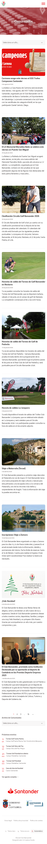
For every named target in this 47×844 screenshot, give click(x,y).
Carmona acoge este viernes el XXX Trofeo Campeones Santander (21, 79)
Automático (38, 831)
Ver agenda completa (9, 777)
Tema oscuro (24, 831)
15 (28, 714)
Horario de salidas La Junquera (16, 407)
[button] (43, 3)
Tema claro (11, 831)
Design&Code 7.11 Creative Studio (23, 840)
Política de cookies (36, 820)
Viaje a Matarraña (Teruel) (13, 468)
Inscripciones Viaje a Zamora (15, 534)
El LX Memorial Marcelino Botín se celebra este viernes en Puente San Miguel (23, 148)
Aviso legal (8, 820)
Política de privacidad (21, 820)
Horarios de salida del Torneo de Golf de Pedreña (20, 343)
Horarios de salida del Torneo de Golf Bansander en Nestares (23, 283)
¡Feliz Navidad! (8, 601)
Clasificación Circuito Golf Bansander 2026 (20, 216)
